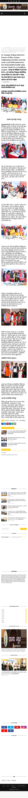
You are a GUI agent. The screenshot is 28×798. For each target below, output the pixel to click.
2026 (14, 609)
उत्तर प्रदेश (7, 420)
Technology (13, 780)
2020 (14, 622)
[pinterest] (19, 1)
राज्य (17, 420)
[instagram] (14, 1)
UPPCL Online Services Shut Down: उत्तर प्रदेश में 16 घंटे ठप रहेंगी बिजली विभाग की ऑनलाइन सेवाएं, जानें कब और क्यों (17, 494)
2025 (14, 611)
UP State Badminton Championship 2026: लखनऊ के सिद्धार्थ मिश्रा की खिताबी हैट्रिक (17, 506)
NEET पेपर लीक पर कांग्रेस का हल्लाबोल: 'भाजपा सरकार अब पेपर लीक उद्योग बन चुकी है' (17, 444)
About (8, 785)
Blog (18, 789)
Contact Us (13, 785)
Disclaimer (14, 787)
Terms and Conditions (21, 785)
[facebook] (8, 1)
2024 (14, 614)
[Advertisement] (14, 32)
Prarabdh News (6, 81)
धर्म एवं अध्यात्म (12, 420)
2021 (14, 620)
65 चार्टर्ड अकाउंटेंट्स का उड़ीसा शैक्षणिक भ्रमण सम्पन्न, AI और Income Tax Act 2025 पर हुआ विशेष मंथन (17, 518)
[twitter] (11, 1)
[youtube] (16, 1)
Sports (8, 780)
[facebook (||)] (11, 730)
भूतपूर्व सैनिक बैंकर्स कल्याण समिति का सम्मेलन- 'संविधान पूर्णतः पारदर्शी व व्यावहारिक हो (16, 438)
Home (2, 47)
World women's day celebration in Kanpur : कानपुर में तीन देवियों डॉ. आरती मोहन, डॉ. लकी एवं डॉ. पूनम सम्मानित (17, 500)
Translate (24, 537)
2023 (14, 616)
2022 (14, 618)
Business (4, 780)
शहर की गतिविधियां (7, 47)
